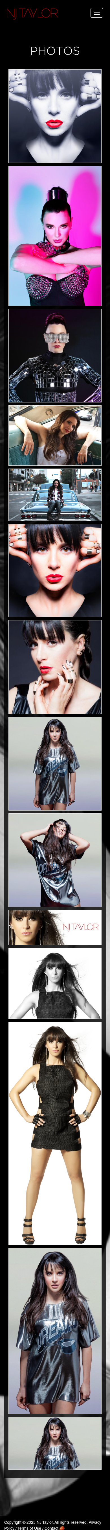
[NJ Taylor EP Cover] (55, 570)
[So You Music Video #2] (55, 495)
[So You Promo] (55, 860)
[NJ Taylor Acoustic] (55, 116)
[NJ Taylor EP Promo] (55, 667)
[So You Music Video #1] (55, 435)
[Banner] (55, 927)
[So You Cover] (55, 764)
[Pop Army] (55, 236)
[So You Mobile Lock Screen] (55, 1331)
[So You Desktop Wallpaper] (55, 1443)
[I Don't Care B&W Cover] (55, 983)
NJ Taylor (32, 14)
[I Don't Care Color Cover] (55, 1133)
